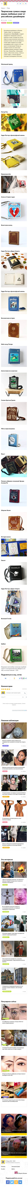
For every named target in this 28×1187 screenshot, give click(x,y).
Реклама (3, 1166)
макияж (5, 1018)
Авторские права (16, 1166)
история (5, 964)
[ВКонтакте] (5, 678)
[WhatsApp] (24, 678)
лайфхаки (6, 1070)
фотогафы (6, 937)
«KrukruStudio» (15, 34)
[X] (20, 678)
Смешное (6, 796)
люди (5, 884)
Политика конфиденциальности (13, 1162)
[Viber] (22, 678)
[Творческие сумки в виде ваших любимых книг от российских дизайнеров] (14, 77)
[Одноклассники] (14, 678)
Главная (3, 8)
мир (4, 1044)
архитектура (6, 991)
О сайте (3, 1169)
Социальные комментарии (19, 710)
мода (8, 8)
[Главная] (5, 3)
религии (5, 911)
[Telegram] (26, 678)
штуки (9, 22)
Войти (13, 1169)
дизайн (16, 22)
